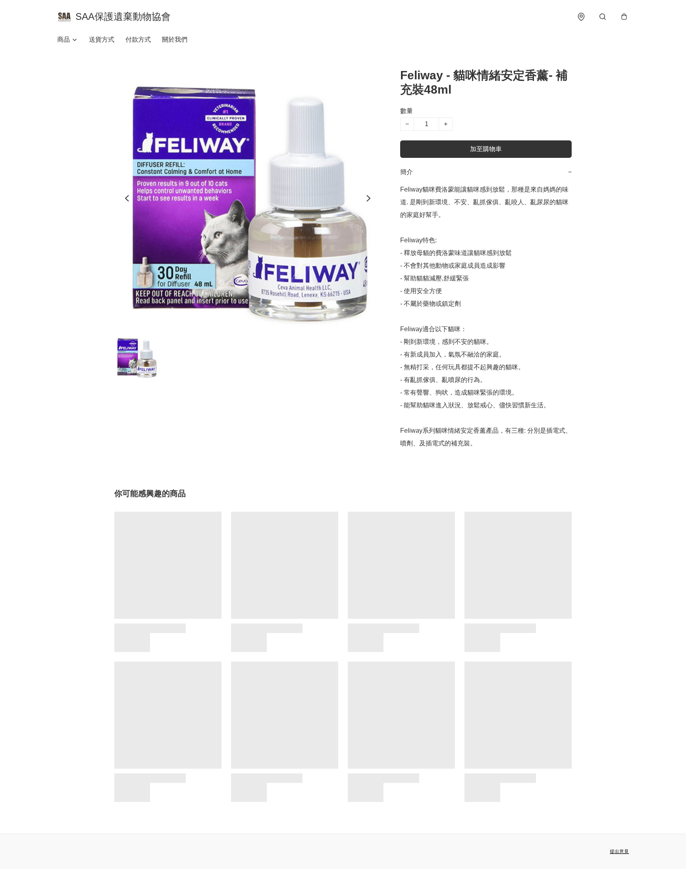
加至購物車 (486, 149)
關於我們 (174, 39)
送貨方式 (101, 39)
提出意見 (619, 851)
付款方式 (138, 39)
